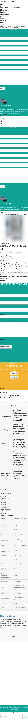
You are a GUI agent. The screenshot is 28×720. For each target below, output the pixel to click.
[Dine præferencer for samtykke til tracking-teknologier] (25, 717)
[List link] (14, 356)
